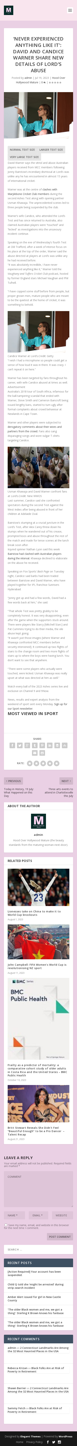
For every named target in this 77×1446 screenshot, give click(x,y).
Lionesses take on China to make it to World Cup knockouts (34, 913)
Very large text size (24, 157)
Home (19, 1442)
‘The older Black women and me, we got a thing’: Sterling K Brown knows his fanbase (36, 1311)
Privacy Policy (34, 1442)
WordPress (65, 1436)
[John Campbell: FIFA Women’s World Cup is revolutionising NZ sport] (39, 941)
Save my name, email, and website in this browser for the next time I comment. (36, 1226)
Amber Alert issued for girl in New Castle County (34, 1298)
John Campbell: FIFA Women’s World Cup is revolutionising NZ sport (37, 966)
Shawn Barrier (17, 1388)
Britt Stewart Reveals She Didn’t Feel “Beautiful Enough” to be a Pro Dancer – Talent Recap (36, 1131)
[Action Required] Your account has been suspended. (34, 1273)
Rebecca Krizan (17, 1368)
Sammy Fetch (16, 1408)
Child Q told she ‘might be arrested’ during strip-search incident (36, 1286)
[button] (39, 332)
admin (28, 78)
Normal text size (22, 149)
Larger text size (51, 149)
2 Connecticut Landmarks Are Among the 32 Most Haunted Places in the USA (38, 1349)
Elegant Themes (30, 1436)
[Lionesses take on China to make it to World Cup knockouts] (39, 887)
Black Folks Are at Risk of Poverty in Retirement (36, 1369)
